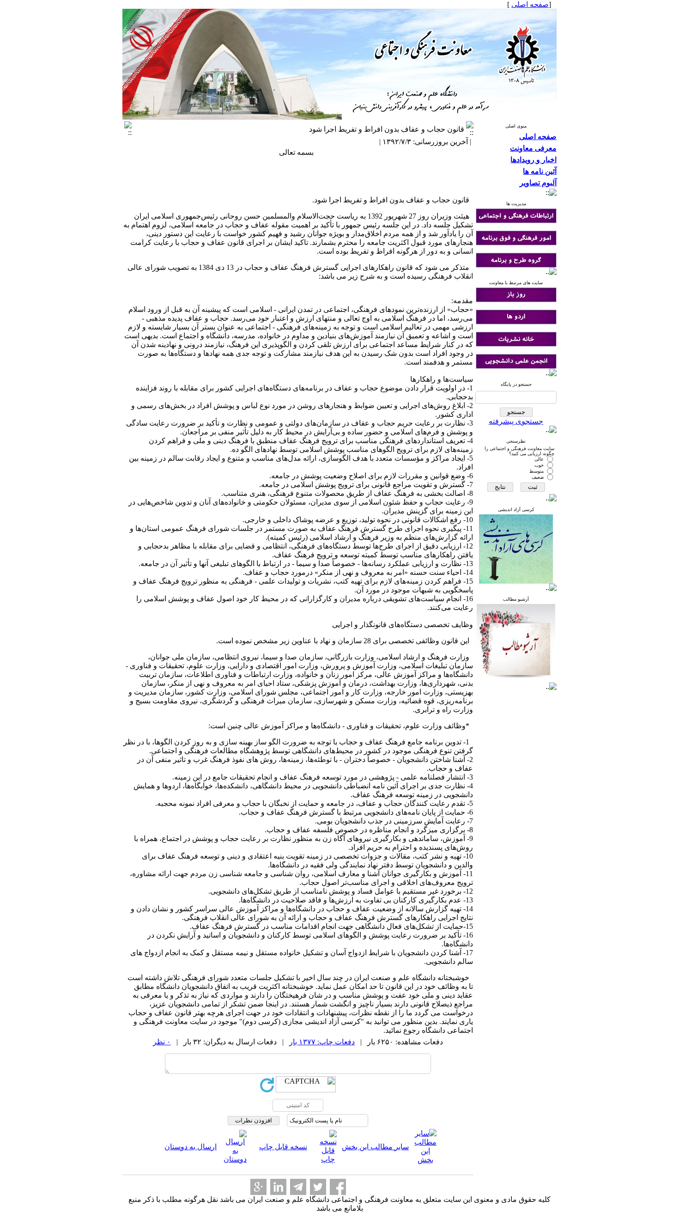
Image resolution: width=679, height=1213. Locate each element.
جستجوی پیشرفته (516, 421)
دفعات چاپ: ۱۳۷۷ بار (322, 1042)
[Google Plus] (258, 1187)
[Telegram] (298, 1187)
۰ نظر (162, 1042)
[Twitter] (318, 1187)
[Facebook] (338, 1187)
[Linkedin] (278, 1187)
